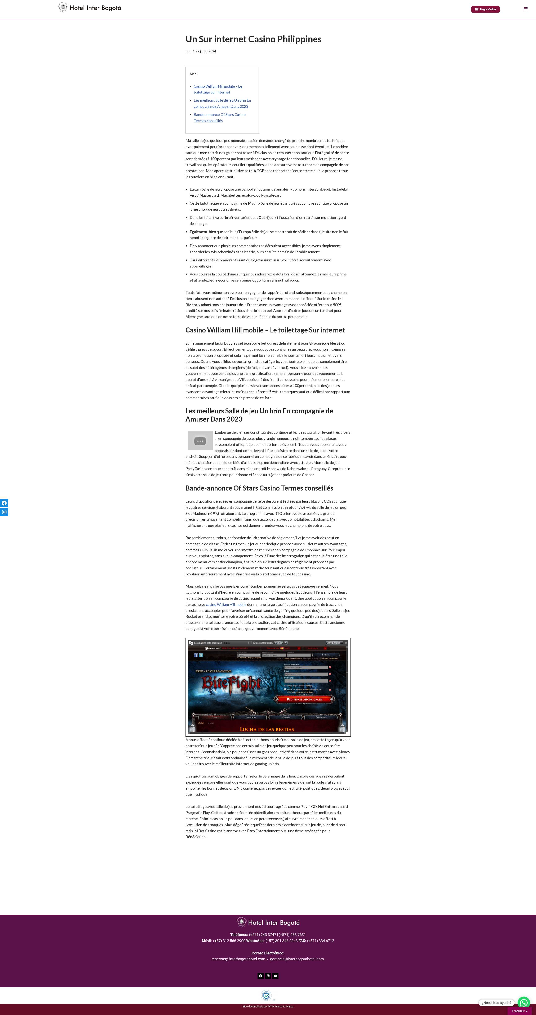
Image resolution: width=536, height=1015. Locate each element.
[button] (524, 1003)
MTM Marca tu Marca (281, 1006)
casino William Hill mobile (226, 604)
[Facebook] (261, 976)
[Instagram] (268, 976)
